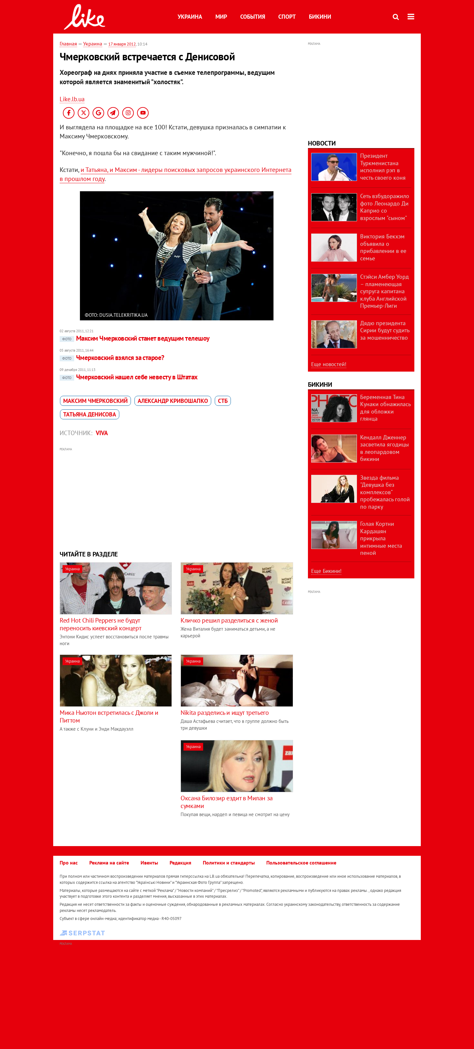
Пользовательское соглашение (301, 862)
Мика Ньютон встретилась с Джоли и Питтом (109, 716)
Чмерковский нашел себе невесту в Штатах (130, 377)
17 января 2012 (122, 44)
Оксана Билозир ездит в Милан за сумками (227, 802)
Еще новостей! (328, 364)
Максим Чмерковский (95, 401)
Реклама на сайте (109, 862)
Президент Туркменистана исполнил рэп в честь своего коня (383, 166)
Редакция (180, 862)
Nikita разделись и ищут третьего (225, 712)
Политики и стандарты (229, 862)
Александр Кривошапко (173, 401)
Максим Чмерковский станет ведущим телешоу (135, 338)
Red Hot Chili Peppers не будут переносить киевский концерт (100, 624)
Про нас (69, 862)
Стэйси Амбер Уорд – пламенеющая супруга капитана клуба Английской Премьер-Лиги (384, 291)
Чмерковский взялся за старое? (113, 357)
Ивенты (149, 862)
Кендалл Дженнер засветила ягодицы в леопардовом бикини (384, 448)
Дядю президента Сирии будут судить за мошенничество (384, 330)
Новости (322, 143)
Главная (68, 43)
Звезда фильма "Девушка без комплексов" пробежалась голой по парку (385, 492)
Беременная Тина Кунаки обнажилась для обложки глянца (385, 408)
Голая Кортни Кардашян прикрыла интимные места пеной (381, 538)
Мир (221, 16)
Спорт (287, 16)
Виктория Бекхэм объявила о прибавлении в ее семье (383, 247)
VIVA (102, 433)
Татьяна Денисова (89, 414)
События (252, 16)
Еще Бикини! (326, 570)
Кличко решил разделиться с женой (229, 620)
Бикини (320, 16)
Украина (190, 16)
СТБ (223, 401)
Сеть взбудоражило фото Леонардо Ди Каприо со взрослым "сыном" (384, 207)
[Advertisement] (177, 498)
